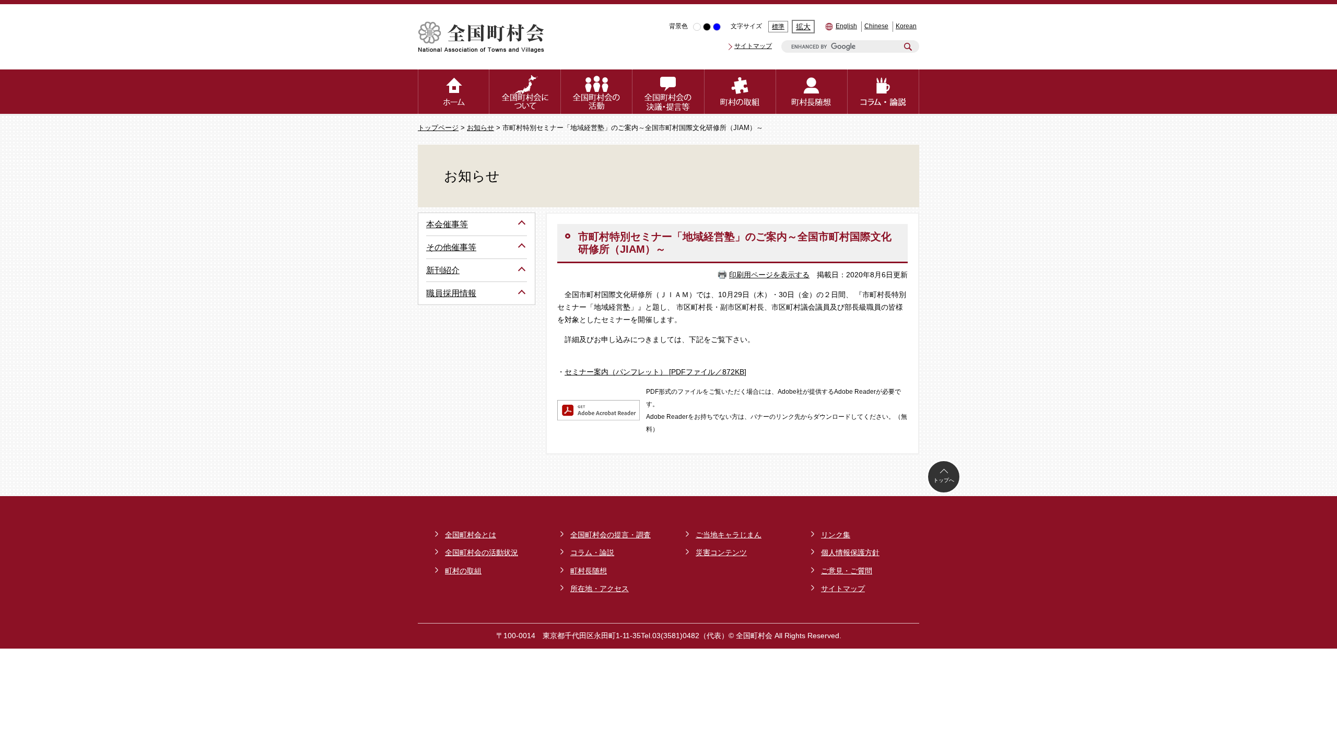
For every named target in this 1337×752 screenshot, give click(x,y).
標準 (778, 26)
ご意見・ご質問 (846, 571)
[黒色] (707, 27)
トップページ (438, 128)
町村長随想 (588, 571)
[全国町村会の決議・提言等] (668, 91)
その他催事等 (451, 247)
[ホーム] (453, 91)
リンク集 (835, 535)
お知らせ (480, 128)
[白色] (697, 27)
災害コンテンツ (721, 552)
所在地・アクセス (599, 588)
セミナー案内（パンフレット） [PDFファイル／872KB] (655, 372)
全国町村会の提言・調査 (610, 535)
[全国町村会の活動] (596, 91)
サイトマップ (753, 46)
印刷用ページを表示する (769, 275)
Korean (906, 26)
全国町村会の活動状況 (481, 552)
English (846, 26)
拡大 (803, 26)
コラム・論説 (592, 552)
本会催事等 (447, 224)
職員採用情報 (451, 293)
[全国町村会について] (525, 91)
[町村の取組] (740, 91)
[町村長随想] (812, 91)
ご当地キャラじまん (728, 535)
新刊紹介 (443, 270)
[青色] (717, 27)
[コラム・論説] (883, 91)
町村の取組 (463, 571)
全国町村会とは (470, 535)
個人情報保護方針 (850, 552)
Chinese (876, 26)
